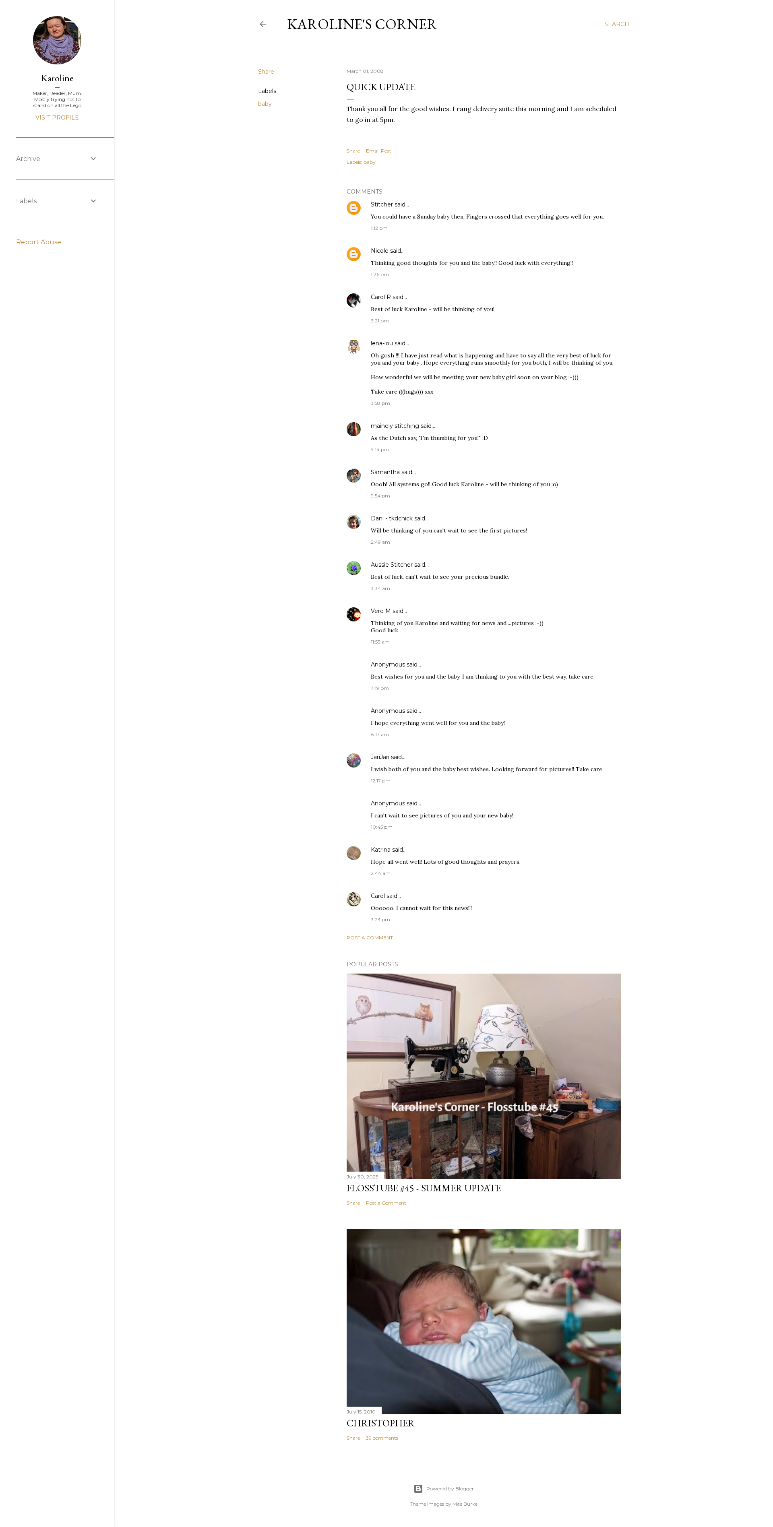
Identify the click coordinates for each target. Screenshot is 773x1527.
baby (265, 103)
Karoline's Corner (362, 23)
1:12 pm (379, 228)
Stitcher (382, 204)
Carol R (381, 297)
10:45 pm (382, 827)
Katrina (381, 849)
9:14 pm (380, 449)
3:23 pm (380, 919)
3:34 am (380, 588)
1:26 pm (380, 274)
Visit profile (57, 117)
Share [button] (266, 71)
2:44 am (381, 873)
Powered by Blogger (450, 1489)
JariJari (380, 757)
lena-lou (382, 343)
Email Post (378, 151)
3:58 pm (380, 403)
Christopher (381, 1423)
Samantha (385, 472)
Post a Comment (370, 938)
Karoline (57, 78)
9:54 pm (380, 496)
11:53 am (380, 642)
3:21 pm (380, 321)
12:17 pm (381, 781)
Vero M (381, 611)
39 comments (382, 1438)
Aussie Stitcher (392, 564)
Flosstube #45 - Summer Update (424, 1188)
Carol (378, 896)
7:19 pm (380, 688)
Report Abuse (38, 242)
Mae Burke (465, 1504)
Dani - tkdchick (392, 518)
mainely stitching (395, 425)
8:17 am (380, 734)
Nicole (380, 250)
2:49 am (380, 542)
